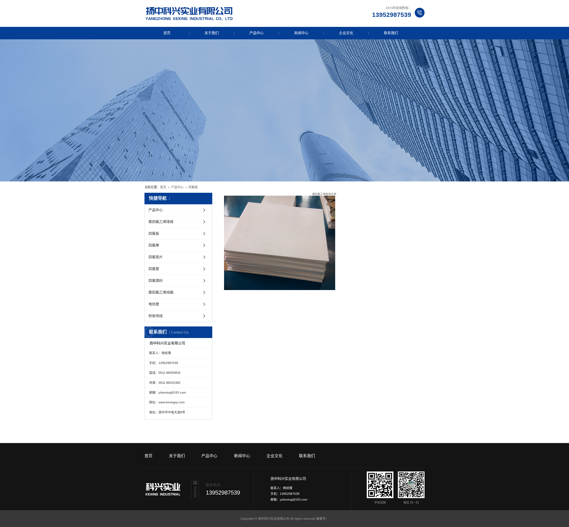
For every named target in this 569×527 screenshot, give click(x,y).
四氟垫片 (155, 257)
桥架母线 (155, 316)
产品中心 (256, 33)
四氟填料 (155, 280)
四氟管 (153, 269)
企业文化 (346, 33)
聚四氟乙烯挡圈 (160, 292)
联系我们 (391, 33)
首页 (166, 33)
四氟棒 (153, 245)
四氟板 (193, 187)
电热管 (153, 304)
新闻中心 (301, 33)
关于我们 (211, 33)
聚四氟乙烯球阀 (160, 222)
